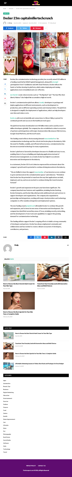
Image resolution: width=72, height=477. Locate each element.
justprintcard (30, 206)
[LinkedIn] (5, 94)
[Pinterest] (5, 98)
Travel (5, 452)
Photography (7, 434)
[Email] (5, 103)
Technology (6, 449)
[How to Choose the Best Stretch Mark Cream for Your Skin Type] (19, 272)
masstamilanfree (50, 139)
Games (5, 413)
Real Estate (6, 437)
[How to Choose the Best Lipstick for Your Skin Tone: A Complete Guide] (19, 301)
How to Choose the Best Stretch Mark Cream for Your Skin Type (19, 285)
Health (5, 416)
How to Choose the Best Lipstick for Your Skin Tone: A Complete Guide (18, 313)
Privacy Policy (31, 466)
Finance (5, 407)
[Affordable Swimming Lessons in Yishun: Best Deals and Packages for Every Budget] (8, 366)
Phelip (10, 23)
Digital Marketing (8, 392)
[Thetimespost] (36, 3)
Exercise (5, 401)
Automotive (6, 383)
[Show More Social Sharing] (46, 28)
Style (4, 446)
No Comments (43, 23)
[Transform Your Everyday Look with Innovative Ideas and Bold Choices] (53, 272)
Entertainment (7, 398)
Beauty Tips (6, 386)
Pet (4, 431)
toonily (41, 102)
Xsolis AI (13, 118)
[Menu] (5, 3)
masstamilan (39, 172)
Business (5, 389)
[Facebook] (5, 84)
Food (4, 410)
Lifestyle (6, 13)
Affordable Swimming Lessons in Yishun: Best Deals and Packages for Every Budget (39, 363)
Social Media (7, 440)
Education (6, 395)
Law (4, 422)
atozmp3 (55, 82)
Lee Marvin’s (14, 95)
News (4, 428)
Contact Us (42, 466)
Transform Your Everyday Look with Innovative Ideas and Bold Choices (52, 285)
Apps (4, 380)
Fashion (5, 404)
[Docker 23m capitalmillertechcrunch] (36, 53)
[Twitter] (5, 89)
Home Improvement (9, 419)
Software (6, 443)
